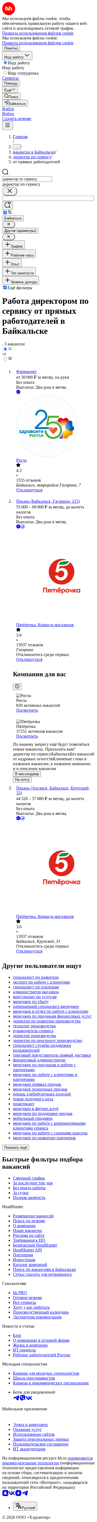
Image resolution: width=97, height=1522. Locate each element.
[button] (8, 108)
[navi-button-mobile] (7, 125)
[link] (11, 96)
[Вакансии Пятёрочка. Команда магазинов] (54, 576)
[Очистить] (9, 191)
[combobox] (27, 179)
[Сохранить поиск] (7, 205)
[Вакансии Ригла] (54, 426)
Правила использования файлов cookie (38, 43)
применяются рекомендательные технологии (47, 1460)
